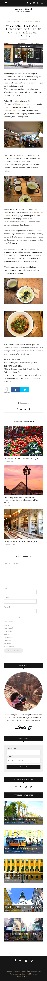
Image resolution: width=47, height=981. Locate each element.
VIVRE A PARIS (33, 22)
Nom (6, 588)
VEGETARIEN (19, 22)
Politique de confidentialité (27, 975)
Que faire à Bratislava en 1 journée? (23, 907)
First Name (11, 748)
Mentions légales (17, 974)
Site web (7, 607)
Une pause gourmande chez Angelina (21, 541)
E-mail (7, 598)
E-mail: (10, 756)
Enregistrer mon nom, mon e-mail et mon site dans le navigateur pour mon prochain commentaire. (9, 634)
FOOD (9, 22)
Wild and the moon (21, 104)
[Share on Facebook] (15, 389)
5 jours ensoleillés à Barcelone (20, 819)
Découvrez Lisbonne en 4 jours (21, 849)
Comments (23, 403)
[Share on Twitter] (24, 389)
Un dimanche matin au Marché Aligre (21, 458)
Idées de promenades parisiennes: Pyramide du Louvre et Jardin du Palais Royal (21, 500)
